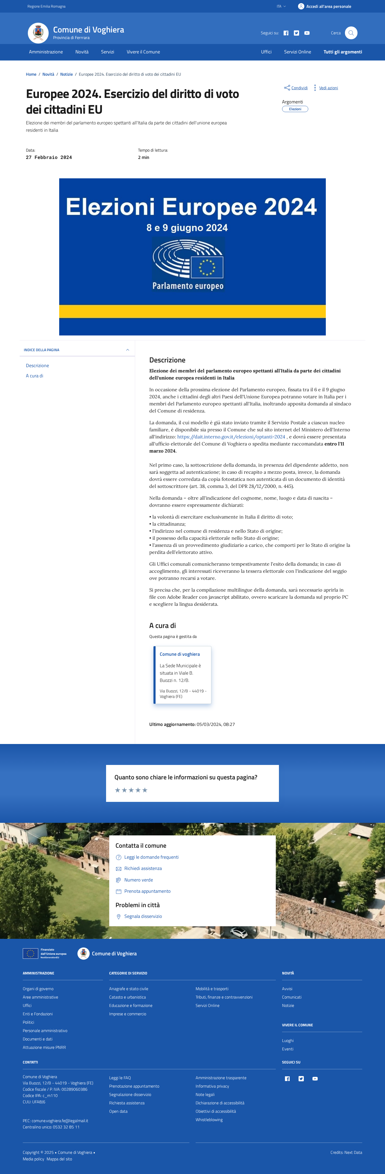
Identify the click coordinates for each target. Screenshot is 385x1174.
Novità (82, 51)
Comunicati (291, 997)
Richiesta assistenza (127, 1103)
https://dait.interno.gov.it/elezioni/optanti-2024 (231, 437)
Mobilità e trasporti (212, 988)
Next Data (353, 1152)
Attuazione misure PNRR (44, 1047)
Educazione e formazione (130, 1005)
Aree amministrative (40, 997)
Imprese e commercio (127, 1014)
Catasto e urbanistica (127, 997)
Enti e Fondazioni (38, 1014)
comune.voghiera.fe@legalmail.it (60, 1120)
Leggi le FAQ (120, 1077)
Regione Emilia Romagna (46, 6)
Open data (118, 1111)
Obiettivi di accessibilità (216, 1111)
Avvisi (287, 988)
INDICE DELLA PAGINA (41, 349)
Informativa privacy (212, 1086)
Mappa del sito (59, 1159)
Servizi (107, 51)
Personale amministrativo (45, 1030)
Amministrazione (46, 51)
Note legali (205, 1094)
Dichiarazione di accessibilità (220, 1103)
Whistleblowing (209, 1119)
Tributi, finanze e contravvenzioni (224, 997)
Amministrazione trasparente (221, 1077)
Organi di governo (38, 988)
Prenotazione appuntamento (134, 1086)
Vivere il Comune (143, 51)
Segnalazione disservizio (130, 1094)
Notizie (288, 1005)
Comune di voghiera (180, 654)
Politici (28, 1022)
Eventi (287, 1049)
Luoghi (288, 1040)
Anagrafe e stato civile (128, 988)
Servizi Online (297, 51)
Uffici (266, 51)
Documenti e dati (37, 1039)
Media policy (33, 1159)
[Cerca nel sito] (351, 32)
